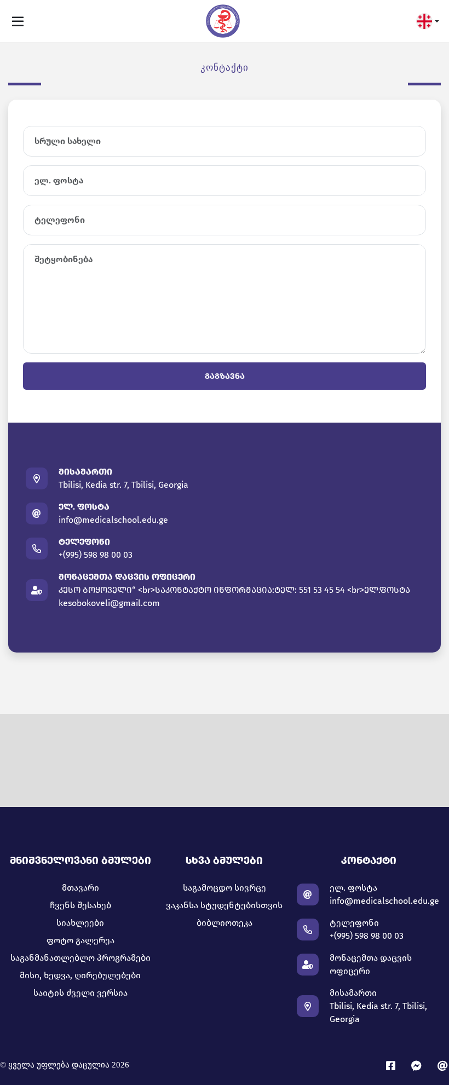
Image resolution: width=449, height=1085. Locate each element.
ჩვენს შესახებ (80, 905)
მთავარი (80, 887)
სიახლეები (80, 922)
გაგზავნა (225, 376)
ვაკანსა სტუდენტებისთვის (224, 905)
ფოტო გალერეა (80, 940)
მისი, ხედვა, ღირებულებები (80, 975)
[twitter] (443, 1066)
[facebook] (393, 1066)
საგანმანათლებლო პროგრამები (80, 958)
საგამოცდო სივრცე (224, 887)
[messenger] (419, 1066)
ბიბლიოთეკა (224, 922)
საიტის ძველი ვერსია (80, 993)
